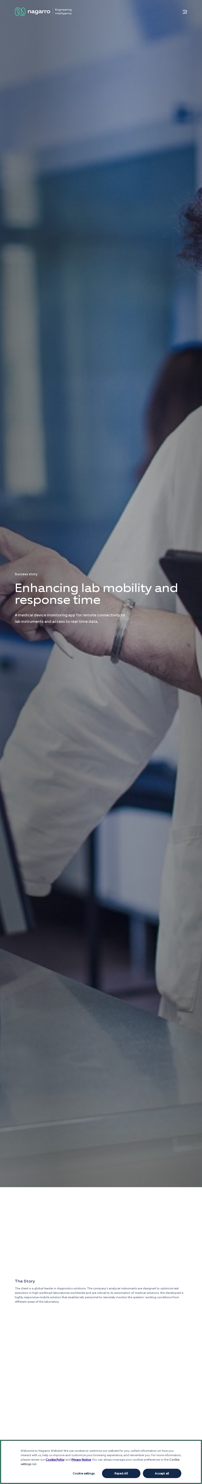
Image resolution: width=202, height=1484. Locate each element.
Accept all (162, 1473)
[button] (185, 12)
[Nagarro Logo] (43, 11)
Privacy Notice (81, 1460)
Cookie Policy (55, 1460)
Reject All (121, 1473)
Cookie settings (84, 1473)
